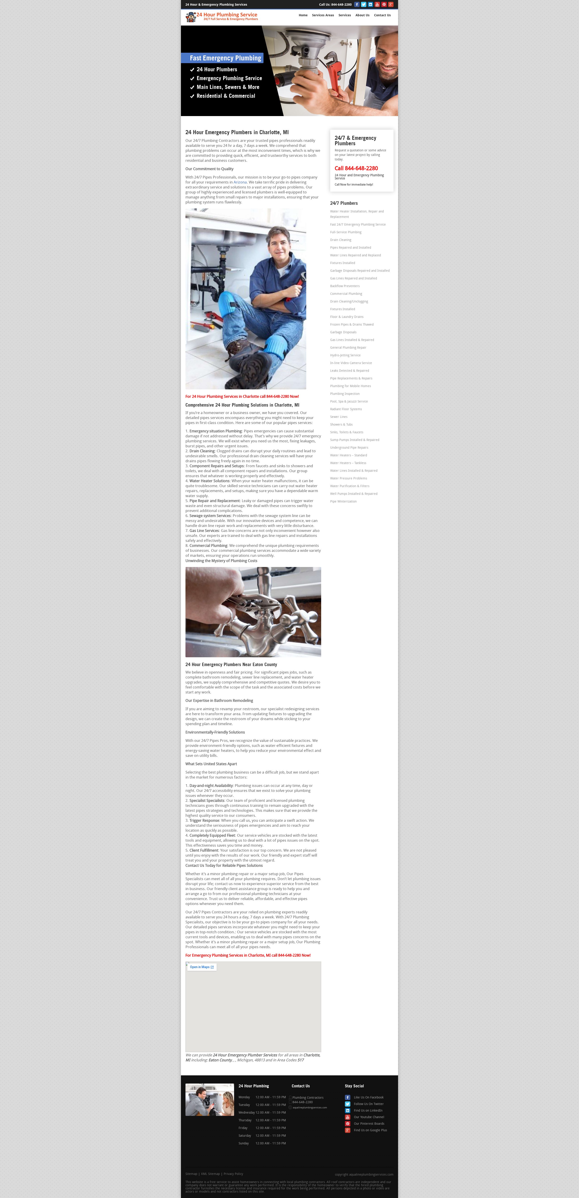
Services (345, 15)
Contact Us (382, 15)
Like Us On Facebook (369, 1097)
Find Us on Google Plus (370, 1130)
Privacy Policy (233, 1174)
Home (303, 15)
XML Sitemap (210, 1174)
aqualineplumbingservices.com (310, 1108)
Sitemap (191, 1174)
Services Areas (323, 15)
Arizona (240, 182)
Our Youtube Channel (369, 1117)
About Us (363, 15)
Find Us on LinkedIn (368, 1110)
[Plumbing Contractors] (222, 21)
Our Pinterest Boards (369, 1124)
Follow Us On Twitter (369, 1104)
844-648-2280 (341, 4)
